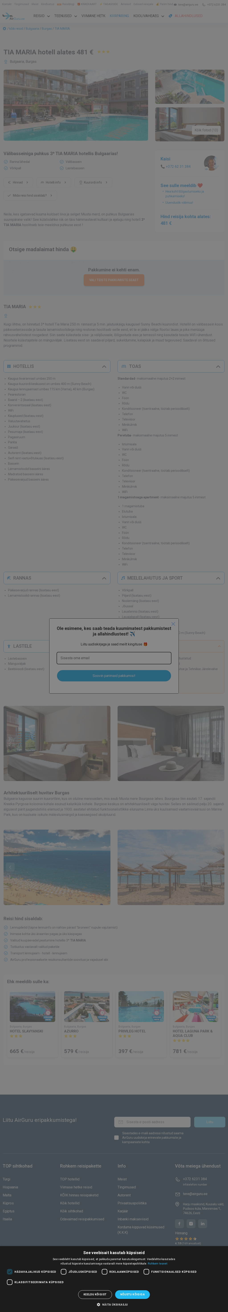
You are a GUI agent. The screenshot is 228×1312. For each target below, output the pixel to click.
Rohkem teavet (157, 1263)
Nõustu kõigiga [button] (132, 1294)
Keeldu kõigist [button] (95, 1294)
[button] (114, 1304)
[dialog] (114, 1279)
